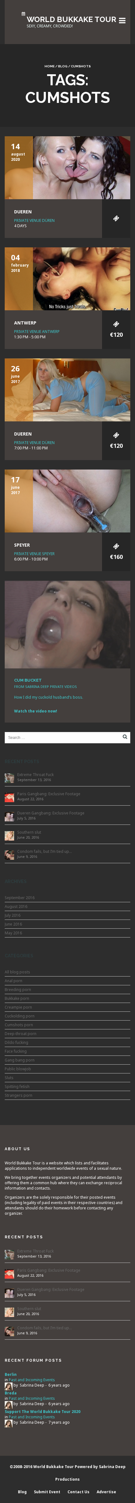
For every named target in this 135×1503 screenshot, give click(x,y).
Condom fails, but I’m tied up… (44, 851)
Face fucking (16, 1051)
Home (50, 66)
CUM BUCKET (28, 680)
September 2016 (20, 897)
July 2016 (12, 915)
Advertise (106, 1492)
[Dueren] (67, 167)
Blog (63, 66)
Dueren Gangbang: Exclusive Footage (50, 813)
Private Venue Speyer (34, 553)
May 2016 (13, 933)
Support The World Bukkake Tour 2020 (42, 1411)
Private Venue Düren (34, 220)
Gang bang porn (20, 1060)
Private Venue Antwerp (37, 331)
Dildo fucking (16, 1042)
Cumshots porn (19, 1024)
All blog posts (17, 972)
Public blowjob (18, 1069)
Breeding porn (18, 989)
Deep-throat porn (20, 1033)
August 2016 (16, 906)
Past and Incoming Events (32, 1379)
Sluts (9, 1077)
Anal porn (13, 980)
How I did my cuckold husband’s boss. (48, 697)
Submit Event (47, 1492)
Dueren (23, 212)
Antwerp (25, 323)
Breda (11, 1393)
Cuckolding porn (20, 1016)
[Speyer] (67, 500)
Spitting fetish (17, 1086)
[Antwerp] (67, 278)
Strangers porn (18, 1095)
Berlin (11, 1374)
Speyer (22, 545)
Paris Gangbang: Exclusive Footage (48, 794)
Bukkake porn (17, 998)
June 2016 (13, 924)
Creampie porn (18, 1007)
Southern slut (29, 832)
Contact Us (78, 1492)
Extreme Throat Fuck (35, 774)
